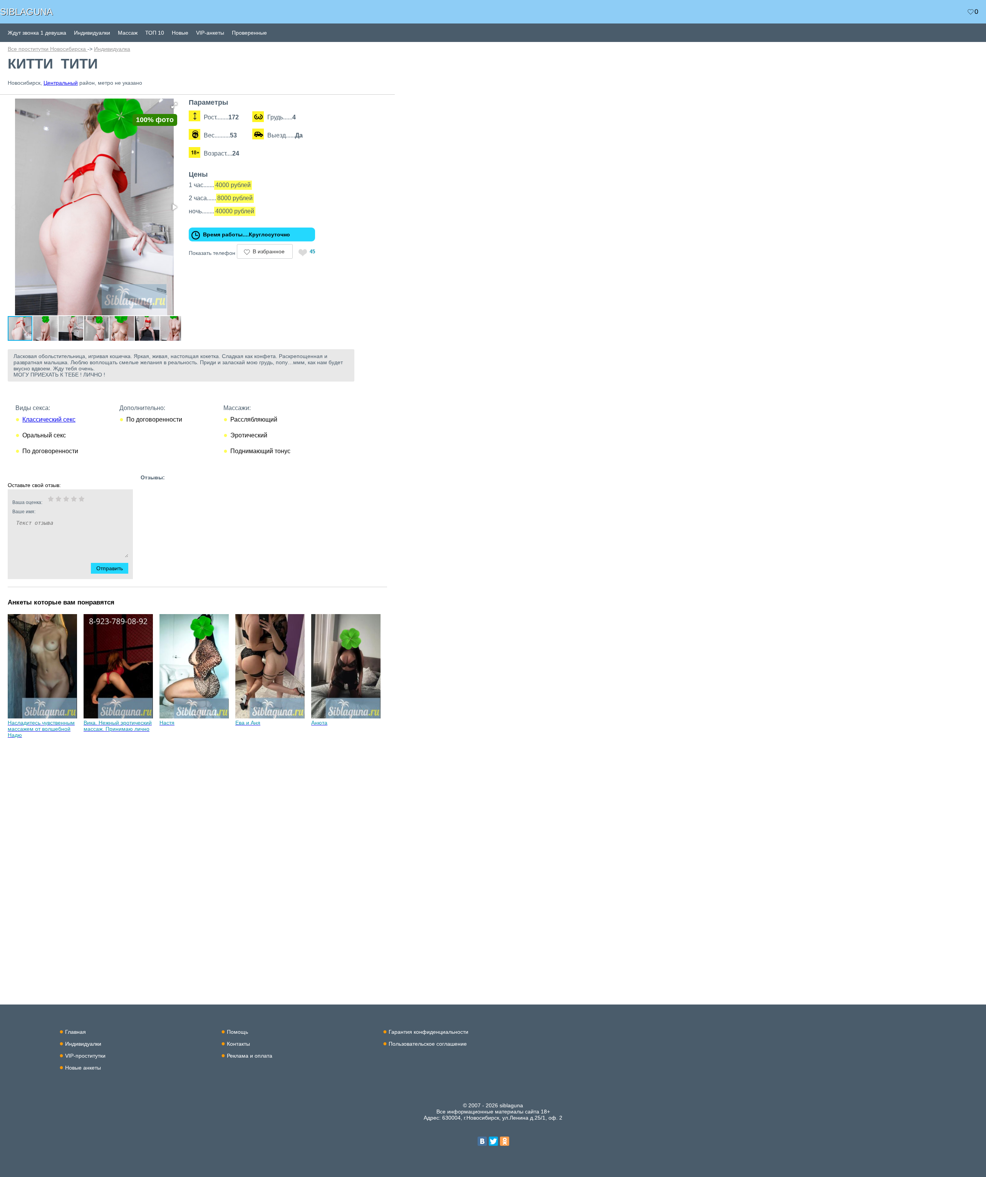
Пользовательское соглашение (428, 1044)
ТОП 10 (154, 33)
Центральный (61, 83)
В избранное (269, 251)
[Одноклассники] (504, 1141)
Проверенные (249, 33)
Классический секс (48, 419)
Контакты (238, 1044)
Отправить (109, 568)
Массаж (128, 33)
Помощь (237, 1032)
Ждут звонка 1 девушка (37, 33)
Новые (180, 33)
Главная (75, 1032)
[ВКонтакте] (482, 1141)
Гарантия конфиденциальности (428, 1032)
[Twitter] (493, 1141)
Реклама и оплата (249, 1056)
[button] (174, 105)
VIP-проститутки (85, 1056)
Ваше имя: (23, 511)
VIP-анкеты (210, 33)
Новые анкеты (83, 1068)
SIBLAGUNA (26, 12)
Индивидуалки (92, 33)
